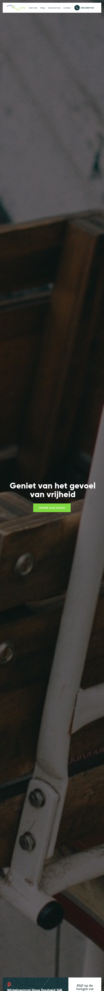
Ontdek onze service (52, 507)
